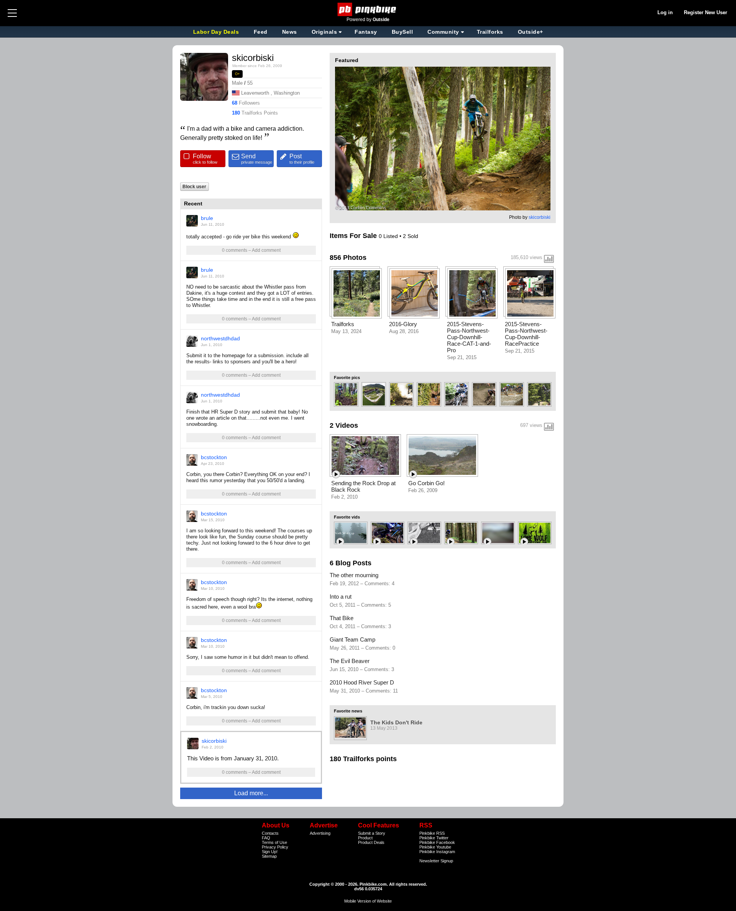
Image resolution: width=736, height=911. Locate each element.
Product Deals (371, 842)
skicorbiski (214, 741)
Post (301, 158)
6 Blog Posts (350, 563)
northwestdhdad (220, 338)
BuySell (402, 32)
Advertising (320, 833)
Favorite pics (347, 377)
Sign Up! (270, 851)
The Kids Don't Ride (396, 722)
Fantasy (366, 32)
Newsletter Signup (436, 860)
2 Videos (344, 425)
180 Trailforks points (363, 759)
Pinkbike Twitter (434, 837)
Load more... (251, 793)
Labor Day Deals (217, 32)
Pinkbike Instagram (437, 851)
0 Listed (389, 236)
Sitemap (269, 856)
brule (207, 218)
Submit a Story (371, 833)
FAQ (266, 837)
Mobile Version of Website (368, 901)
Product (365, 837)
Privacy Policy (275, 847)
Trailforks (490, 32)
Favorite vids (347, 517)
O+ (237, 74)
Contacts (270, 833)
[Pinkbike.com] (368, 9)
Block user (194, 186)
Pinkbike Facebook (437, 842)
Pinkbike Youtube (435, 847)
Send (256, 158)
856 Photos (348, 257)
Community (443, 32)
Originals (324, 32)
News (289, 32)
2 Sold (410, 236)
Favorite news (348, 711)
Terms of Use (274, 842)
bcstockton (214, 457)
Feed (261, 32)
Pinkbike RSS (432, 833)
